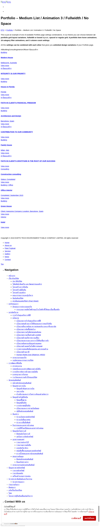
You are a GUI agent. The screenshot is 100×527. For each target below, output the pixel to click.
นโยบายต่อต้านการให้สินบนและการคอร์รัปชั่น (34, 324)
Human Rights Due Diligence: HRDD (30, 355)
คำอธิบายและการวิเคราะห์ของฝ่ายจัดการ (32, 394)
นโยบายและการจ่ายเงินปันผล (27, 408)
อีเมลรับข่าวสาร (22, 462)
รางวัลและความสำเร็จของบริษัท (24, 377)
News (7, 257)
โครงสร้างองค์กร (19, 293)
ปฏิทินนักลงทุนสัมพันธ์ (24, 411)
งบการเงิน (20, 391)
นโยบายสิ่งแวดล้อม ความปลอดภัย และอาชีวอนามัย (36, 326)
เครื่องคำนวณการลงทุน (21, 476)
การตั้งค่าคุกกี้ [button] (76, 518)
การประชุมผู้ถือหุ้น (23, 405)
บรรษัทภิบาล (13, 312)
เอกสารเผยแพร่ (18, 439)
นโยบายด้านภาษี (22, 352)
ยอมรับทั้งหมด (89, 518)
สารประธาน (17, 366)
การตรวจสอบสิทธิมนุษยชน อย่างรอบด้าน (32, 349)
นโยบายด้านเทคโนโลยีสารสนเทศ (29, 346)
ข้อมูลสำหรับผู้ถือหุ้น (20, 397)
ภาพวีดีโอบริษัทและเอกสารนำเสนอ (29, 428)
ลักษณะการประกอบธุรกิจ (22, 307)
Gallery (7, 254)
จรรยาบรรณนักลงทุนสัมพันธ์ (23, 465)
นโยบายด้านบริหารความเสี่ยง (27, 338)
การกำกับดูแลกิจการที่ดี (21, 315)
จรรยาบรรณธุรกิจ (19, 358)
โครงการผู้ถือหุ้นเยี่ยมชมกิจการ (21, 496)
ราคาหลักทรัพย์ (18, 470)
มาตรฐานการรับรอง (20, 374)
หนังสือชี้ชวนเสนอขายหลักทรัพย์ (28, 451)
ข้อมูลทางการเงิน (19, 386)
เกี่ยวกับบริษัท (14, 278)
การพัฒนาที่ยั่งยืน (15, 363)
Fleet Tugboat (10, 248)
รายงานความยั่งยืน (23, 445)
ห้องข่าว (15, 414)
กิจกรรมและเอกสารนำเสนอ (23, 425)
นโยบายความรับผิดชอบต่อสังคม (28, 332)
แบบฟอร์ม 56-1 (22, 448)
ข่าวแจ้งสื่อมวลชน (23, 420)
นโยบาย (15, 318)
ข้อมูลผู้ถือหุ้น (21, 403)
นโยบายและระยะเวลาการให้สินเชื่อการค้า (32, 341)
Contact (8, 260)
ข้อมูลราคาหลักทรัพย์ (17, 468)
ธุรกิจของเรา (13, 304)
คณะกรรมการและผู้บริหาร (22, 295)
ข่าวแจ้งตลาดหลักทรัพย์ (25, 417)
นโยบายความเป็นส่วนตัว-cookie (28, 335)
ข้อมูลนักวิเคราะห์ (19, 431)
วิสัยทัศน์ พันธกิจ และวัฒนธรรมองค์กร (27, 284)
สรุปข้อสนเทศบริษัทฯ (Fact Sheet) (25, 301)
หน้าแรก (12, 276)
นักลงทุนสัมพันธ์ (15, 380)
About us (8, 245)
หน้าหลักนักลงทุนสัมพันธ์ (21, 383)
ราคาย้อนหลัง (17, 473)
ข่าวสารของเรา (18, 482)
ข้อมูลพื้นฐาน (21, 400)
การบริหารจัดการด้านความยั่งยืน (25, 372)
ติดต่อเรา (12, 487)
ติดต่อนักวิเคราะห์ (23, 434)
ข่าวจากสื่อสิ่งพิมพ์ (23, 422)
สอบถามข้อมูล (17, 456)
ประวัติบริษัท (17, 281)
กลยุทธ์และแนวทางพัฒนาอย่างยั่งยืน (26, 369)
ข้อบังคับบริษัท (17, 298)
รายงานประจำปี (22, 442)
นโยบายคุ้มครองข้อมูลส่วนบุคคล (28, 343)
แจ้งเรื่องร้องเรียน (15, 490)
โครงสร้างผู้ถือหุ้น (19, 290)
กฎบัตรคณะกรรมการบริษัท (22, 360)
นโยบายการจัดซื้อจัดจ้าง (25, 329)
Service (8, 251)
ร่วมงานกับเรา (14, 485)
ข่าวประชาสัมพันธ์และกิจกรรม (20, 479)
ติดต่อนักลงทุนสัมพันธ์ (24, 459)
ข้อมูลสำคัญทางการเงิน (25, 389)
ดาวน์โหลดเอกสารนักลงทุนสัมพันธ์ (29, 454)
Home (7, 243)
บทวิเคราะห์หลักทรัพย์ (24, 437)
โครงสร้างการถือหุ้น (20, 287)
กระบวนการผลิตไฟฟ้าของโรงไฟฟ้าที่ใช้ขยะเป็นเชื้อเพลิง (38, 309)
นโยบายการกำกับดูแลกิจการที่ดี (28, 321)
